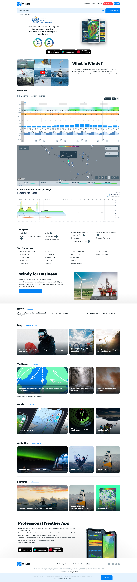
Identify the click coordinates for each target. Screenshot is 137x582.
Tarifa (22, 233)
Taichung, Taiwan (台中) (104, 238)
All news (30, 309)
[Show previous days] (22, 184)
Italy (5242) (49, 263)
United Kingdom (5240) (78, 251)
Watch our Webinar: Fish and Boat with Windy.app (31, 314)
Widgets (99, 3)
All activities (36, 443)
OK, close (106, 577)
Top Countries (25, 248)
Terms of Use (67, 578)
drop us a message (74, 571)
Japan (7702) (24, 260)
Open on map (114, 10)
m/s (26, 96)
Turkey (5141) (75, 254)
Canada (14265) (25, 254)
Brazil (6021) (49, 254)
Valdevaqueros (38, 96)
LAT (20, 135)
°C (20, 114)
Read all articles (31, 325)
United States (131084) (27, 251)
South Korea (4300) (77, 263)
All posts (35, 364)
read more (43, 34)
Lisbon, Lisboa (75, 238)
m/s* (20, 110)
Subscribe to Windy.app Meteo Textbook (29, 396)
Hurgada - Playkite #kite (78, 241)
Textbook (22, 364)
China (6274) (49, 251)
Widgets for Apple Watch (61, 313)
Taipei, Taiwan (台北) (52, 240)
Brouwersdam (50, 236)
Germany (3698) (101, 251)
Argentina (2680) (102, 254)
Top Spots (22, 230)
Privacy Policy (65, 572)
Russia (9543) (24, 257)
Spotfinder (65, 564)
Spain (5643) (49, 260)
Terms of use (72, 572)
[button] (113, 194)
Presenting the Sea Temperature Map (101, 313)
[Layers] (96, 177)
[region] (68, 163)
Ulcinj (47, 233)
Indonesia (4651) (76, 260)
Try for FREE (109, 3)
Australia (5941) (50, 257)
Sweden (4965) (75, 257)
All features (35, 482)
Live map (87, 3)
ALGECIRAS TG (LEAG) (27, 193)
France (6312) (24, 263)
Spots (93, 3)
